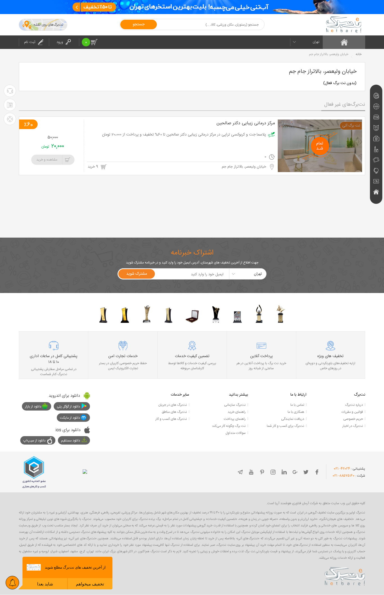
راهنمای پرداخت (235, 419)
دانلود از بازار (33, 406)
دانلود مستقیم (70, 440)
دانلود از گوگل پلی (68, 406)
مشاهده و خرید (46, 160)
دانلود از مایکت (70, 418)
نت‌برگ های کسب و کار (171, 419)
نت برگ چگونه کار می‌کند (229, 426)
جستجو (138, 24)
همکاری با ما (296, 412)
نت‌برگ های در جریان (172, 405)
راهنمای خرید (237, 412)
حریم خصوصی (353, 419)
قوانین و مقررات (352, 412)
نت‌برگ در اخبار (352, 426)
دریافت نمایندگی (292, 419)
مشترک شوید (136, 274)
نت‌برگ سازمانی (235, 405)
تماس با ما (297, 405)
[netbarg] (345, 575)
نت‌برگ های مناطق (174, 412)
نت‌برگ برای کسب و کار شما (285, 426)
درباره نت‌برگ (354, 405)
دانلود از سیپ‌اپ (34, 440)
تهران (316, 42)
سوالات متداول (235, 433)
